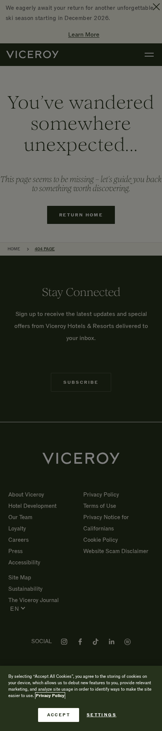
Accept (58, 715)
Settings (101, 715)
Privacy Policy (50, 696)
